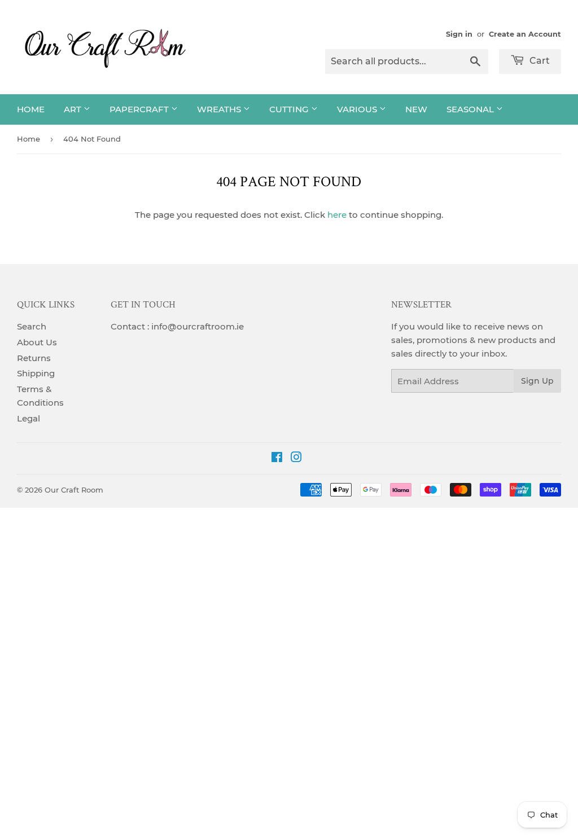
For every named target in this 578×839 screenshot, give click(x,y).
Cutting (290, 109)
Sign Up (537, 381)
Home (31, 109)
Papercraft (140, 109)
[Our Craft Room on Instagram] (296, 458)
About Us (37, 342)
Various (358, 109)
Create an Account (525, 34)
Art (74, 109)
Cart (538, 60)
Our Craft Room (74, 489)
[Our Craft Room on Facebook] (277, 458)
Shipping (36, 373)
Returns (34, 358)
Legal (28, 418)
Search (31, 326)
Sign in (459, 34)
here (337, 214)
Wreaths (220, 109)
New (416, 109)
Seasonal (471, 109)
